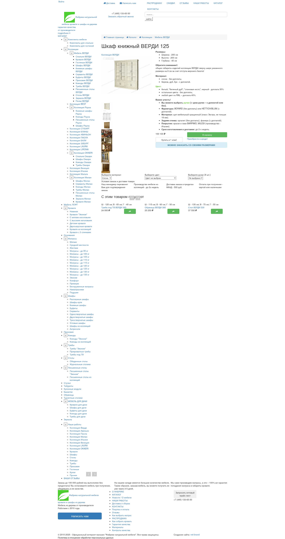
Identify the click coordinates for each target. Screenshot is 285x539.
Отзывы (115, 512)
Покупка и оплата (120, 509)
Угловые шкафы (77, 322)
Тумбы (71, 345)
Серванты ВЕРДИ (84, 74)
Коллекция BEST (78, 103)
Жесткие (74, 247)
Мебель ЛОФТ (71, 204)
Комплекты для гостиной (82, 45)
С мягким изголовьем (80, 217)
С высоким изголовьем (81, 220)
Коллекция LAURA (79, 146)
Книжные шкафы (78, 305)
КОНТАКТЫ (153, 8)
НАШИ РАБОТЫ (201, 2)
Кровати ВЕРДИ (83, 59)
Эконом (73, 277)
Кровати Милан (83, 201)
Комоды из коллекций (80, 341)
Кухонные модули (72, 388)
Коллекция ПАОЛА (79, 137)
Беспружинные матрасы (81, 286)
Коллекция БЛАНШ (79, 131)
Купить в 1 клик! (169, 139)
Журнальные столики (80, 364)
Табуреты (68, 385)
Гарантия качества (121, 524)
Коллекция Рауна (82, 107)
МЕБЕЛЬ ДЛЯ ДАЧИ (77, 401)
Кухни (72, 472)
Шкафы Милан (83, 180)
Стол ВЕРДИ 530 (196, 207)
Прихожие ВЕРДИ (84, 80)
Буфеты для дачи (78, 410)
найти (149, 18)
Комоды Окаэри (83, 162)
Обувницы (69, 394)
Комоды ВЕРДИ (83, 83)
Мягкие (73, 241)
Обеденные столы (79, 361)
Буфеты (73, 308)
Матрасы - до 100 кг (79, 253)
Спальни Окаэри (84, 156)
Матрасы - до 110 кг (79, 259)
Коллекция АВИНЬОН (80, 134)
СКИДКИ (171, 2)
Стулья (67, 382)
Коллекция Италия (79, 170)
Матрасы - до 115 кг (79, 262)
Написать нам (129, 2)
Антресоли (75, 328)
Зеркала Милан (83, 198)
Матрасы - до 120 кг (79, 265)
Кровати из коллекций (80, 229)
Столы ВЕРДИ (82, 94)
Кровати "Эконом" (78, 214)
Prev (132, 198)
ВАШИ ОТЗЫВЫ (72, 478)
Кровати (72, 207)
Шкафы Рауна (83, 125)
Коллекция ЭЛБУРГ (79, 143)
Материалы (117, 527)
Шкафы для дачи (78, 407)
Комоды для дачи (78, 413)
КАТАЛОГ (218, 2)
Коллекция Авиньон (79, 430)
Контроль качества (121, 530)
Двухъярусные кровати (81, 226)
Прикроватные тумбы (80, 351)
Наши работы (74, 424)
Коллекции (73, 49)
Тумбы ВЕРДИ (82, 86)
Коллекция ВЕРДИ (110, 54)
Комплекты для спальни (81, 42)
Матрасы (72, 238)
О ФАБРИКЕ (118, 491)
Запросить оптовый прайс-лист (185, 494)
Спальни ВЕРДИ (83, 56)
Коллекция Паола (78, 433)
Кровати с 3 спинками (80, 232)
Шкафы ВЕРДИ (83, 65)
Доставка (110, 2)
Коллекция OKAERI (83, 152)
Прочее (73, 475)
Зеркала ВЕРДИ (83, 97)
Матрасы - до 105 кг (79, 256)
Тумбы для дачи (78, 416)
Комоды (72, 335)
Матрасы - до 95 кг (79, 250)
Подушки (74, 292)
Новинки (74, 211)
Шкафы (71, 295)
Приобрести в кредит (197, 138)
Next (138, 198)
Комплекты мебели (77, 39)
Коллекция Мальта (79, 173)
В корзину (207, 134)
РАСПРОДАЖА (119, 518)
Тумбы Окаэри (83, 165)
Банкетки (68, 391)
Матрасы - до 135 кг (79, 274)
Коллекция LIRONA (79, 149)
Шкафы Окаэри (83, 159)
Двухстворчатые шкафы (81, 317)
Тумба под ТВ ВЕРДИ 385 (113, 207)
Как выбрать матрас (122, 515)
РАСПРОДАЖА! (154, 2)
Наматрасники (77, 289)
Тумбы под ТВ (77, 354)
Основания (69, 235)
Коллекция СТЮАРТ (80, 128)
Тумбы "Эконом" (78, 348)
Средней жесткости (79, 244)
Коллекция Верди (78, 427)
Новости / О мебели (122, 497)
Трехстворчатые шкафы (81, 319)
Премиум (74, 283)
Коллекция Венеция (79, 168)
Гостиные (74, 469)
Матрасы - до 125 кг (79, 268)
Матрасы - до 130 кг (79, 271)
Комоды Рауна (83, 116)
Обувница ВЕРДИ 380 (155, 207)
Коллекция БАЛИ (78, 140)
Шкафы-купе (76, 302)
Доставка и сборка (121, 503)
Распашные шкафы (79, 299)
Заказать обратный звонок (121, 16)
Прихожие (69, 331)
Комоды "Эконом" (78, 338)
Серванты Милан (84, 183)
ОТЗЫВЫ (184, 2)
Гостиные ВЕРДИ (84, 62)
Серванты (74, 311)
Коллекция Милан (82, 177)
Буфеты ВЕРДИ (83, 77)
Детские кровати (78, 223)
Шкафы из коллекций (80, 325)
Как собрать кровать (122, 521)
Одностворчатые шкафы (82, 314)
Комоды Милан (83, 186)
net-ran (195, 534)
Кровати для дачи (78, 404)
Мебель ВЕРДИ (81, 52)
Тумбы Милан (82, 189)
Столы (71, 357)
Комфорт (74, 280)
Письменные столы (77, 367)
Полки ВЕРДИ (82, 100)
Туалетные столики (73, 397)
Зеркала (68, 419)
